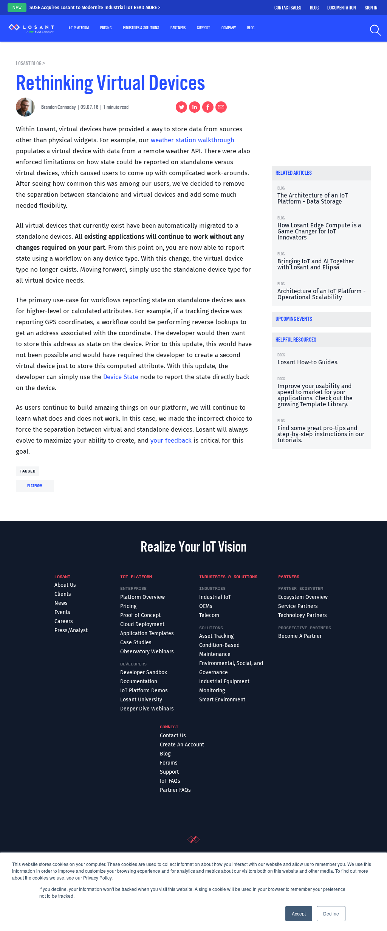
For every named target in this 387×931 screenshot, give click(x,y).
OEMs (205, 606)
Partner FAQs (175, 790)
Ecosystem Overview (303, 597)
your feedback (171, 441)
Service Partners (298, 606)
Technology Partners (302, 615)
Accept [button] (299, 913)
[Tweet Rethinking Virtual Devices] (180, 107)
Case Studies (136, 642)
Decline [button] (331, 913)
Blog (314, 8)
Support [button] (203, 27)
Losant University (141, 699)
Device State (120, 377)
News (61, 603)
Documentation (341, 8)
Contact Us (173, 735)
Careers (63, 621)
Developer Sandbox (143, 672)
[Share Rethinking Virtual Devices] (207, 107)
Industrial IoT (215, 597)
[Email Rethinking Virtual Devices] (220, 107)
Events (62, 612)
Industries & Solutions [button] (141, 27)
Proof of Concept (140, 615)
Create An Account (182, 744)
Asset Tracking (216, 636)
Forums (169, 763)
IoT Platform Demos (144, 690)
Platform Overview (142, 597)
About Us (65, 585)
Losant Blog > (30, 63)
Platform (34, 485)
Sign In (371, 8)
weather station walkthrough (193, 140)
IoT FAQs (170, 781)
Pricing (105, 27)
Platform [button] (79, 27)
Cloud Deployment (142, 624)
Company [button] (228, 27)
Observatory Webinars (147, 651)
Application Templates (147, 633)
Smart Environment (222, 699)
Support (169, 772)
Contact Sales (287, 8)
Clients (62, 594)
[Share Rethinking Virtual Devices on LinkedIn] (193, 107)
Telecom (209, 615)
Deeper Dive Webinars (147, 709)
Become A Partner (300, 636)
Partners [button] (178, 27)
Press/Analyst (71, 630)
